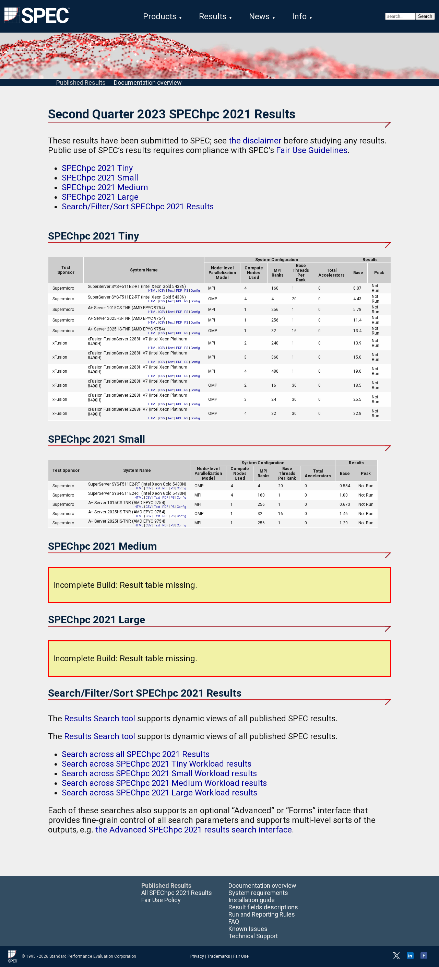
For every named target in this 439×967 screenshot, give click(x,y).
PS (186, 290)
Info (299, 16)
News (259, 16)
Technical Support (253, 936)
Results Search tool (99, 718)
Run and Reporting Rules (261, 914)
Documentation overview (148, 82)
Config (195, 290)
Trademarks (218, 956)
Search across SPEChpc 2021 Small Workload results (159, 773)
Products (159, 16)
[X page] (396, 957)
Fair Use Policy (161, 900)
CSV (162, 290)
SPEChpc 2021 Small (100, 178)
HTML (152, 290)
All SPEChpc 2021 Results (176, 892)
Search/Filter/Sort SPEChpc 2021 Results (138, 206)
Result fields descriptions (263, 907)
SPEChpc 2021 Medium (105, 187)
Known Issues (248, 928)
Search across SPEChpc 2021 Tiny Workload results (156, 764)
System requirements (258, 892)
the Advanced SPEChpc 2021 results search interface (193, 830)
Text (171, 290)
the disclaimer (255, 140)
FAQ (233, 921)
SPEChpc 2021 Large (100, 197)
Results (212, 16)
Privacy (197, 956)
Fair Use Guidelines (311, 150)
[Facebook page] (423, 957)
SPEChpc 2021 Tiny (97, 168)
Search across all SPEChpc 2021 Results (136, 754)
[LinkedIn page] (410, 957)
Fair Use (241, 956)
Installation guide (251, 900)
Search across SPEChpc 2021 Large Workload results (159, 792)
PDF (179, 290)
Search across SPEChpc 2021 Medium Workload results (164, 783)
